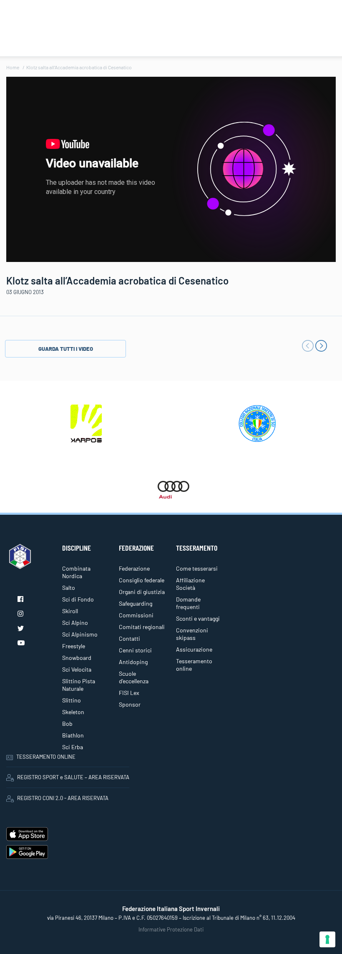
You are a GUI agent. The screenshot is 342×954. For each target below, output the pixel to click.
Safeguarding (135, 603)
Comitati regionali (142, 626)
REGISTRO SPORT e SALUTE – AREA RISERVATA (73, 777)
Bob (67, 723)
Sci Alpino (75, 622)
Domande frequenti (188, 603)
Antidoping (133, 661)
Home (12, 67)
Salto (68, 587)
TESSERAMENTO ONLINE (45, 756)
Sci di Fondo (78, 599)
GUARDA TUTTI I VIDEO (65, 348)
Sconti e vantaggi (198, 618)
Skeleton (73, 711)
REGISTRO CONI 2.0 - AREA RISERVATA (62, 798)
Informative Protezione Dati (171, 929)
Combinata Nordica (76, 572)
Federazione (134, 568)
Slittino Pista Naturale (78, 684)
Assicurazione (194, 649)
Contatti (129, 638)
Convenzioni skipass (192, 634)
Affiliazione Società (190, 583)
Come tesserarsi (197, 568)
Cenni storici (135, 650)
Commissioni (136, 615)
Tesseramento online (194, 664)
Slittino (71, 700)
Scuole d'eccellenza (133, 677)
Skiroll (70, 610)
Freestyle (73, 645)
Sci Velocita (76, 669)
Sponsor (130, 704)
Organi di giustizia (142, 591)
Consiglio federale (141, 580)
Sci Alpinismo (80, 634)
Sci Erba (72, 746)
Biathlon (73, 735)
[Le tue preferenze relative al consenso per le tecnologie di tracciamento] (327, 939)
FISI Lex (129, 692)
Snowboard (76, 657)
